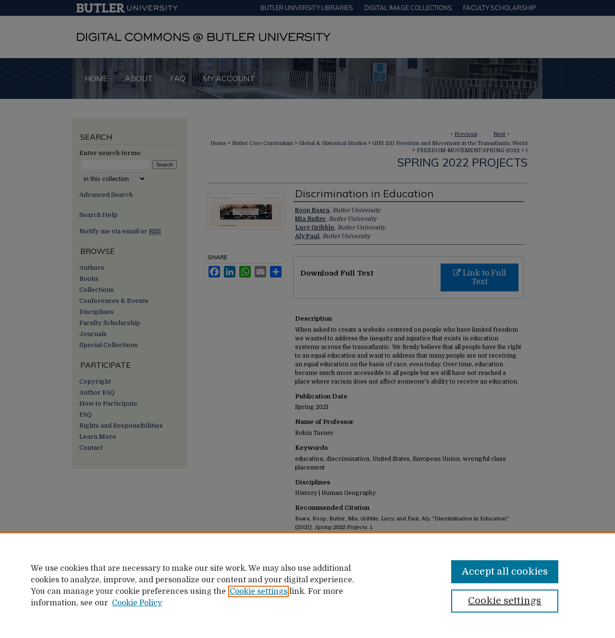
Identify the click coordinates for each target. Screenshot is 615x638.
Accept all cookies (505, 571)
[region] (307, 585)
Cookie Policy (137, 603)
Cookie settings (258, 591)
